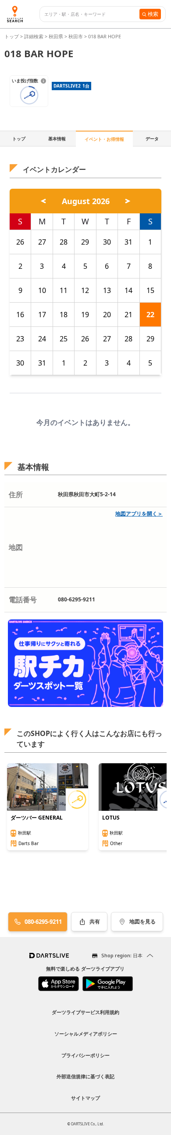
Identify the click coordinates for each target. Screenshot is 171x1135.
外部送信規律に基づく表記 (85, 1076)
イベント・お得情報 (104, 139)
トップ (12, 36)
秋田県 (56, 36)
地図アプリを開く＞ (139, 513)
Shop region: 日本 (121, 955)
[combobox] (91, 14)
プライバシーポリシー (85, 1055)
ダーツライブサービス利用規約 (85, 1012)
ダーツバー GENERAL (37, 817)
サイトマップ (85, 1098)
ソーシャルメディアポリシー (85, 1033)
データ (152, 138)
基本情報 (57, 138)
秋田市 (75, 36)
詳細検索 (34, 36)
